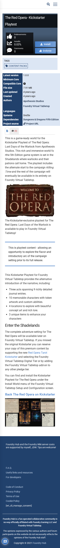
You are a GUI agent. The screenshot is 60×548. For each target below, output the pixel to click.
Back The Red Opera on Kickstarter (30, 394)
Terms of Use (12, 496)
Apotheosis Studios (33, 101)
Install (46, 44)
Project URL (32, 123)
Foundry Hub (39, 543)
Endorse (47, 50)
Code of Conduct (14, 487)
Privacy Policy (13, 491)
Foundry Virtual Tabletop (36, 106)
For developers (13, 477)
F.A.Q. (9, 468)
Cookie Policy (13, 501)
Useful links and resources (19, 472)
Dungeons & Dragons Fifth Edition (41, 119)
